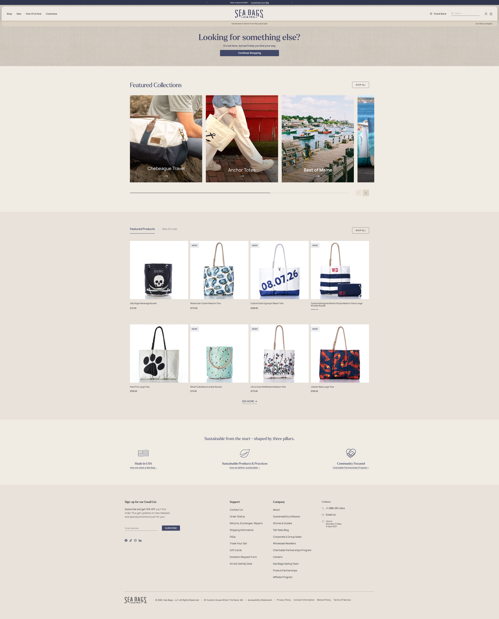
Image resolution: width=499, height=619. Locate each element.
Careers (278, 556)
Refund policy (324, 600)
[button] (491, 13)
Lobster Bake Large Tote (322, 387)
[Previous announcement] (207, 2)
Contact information (304, 600)
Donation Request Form (243, 556)
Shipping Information (242, 529)
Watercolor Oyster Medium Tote (205, 303)
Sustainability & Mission (286, 516)
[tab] (142, 230)
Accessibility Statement (260, 600)
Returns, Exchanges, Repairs (246, 523)
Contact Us (236, 509)
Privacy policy (284, 600)
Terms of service (342, 600)
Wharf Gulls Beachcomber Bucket (206, 387)
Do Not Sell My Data (241, 563)
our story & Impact (483, 23)
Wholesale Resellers (284, 543)
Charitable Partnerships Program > (351, 467)
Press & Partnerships (285, 570)
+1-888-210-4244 (335, 508)
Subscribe (171, 528)
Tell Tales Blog (281, 529)
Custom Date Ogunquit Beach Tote (267, 303)
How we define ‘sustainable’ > (244, 467)
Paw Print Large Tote (140, 387)
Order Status (237, 516)
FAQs (233, 536)
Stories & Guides (282, 523)
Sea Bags (168, 600)
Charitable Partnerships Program (292, 550)
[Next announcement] (292, 2)
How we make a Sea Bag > (143, 467)
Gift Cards (236, 550)
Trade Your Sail (238, 543)
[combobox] (467, 13)
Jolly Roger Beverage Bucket (143, 303)
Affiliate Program (282, 577)
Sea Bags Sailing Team (286, 563)
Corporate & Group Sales (287, 536)
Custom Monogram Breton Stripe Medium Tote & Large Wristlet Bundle (336, 304)
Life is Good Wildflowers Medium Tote (268, 387)
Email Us (331, 515)
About (276, 509)
